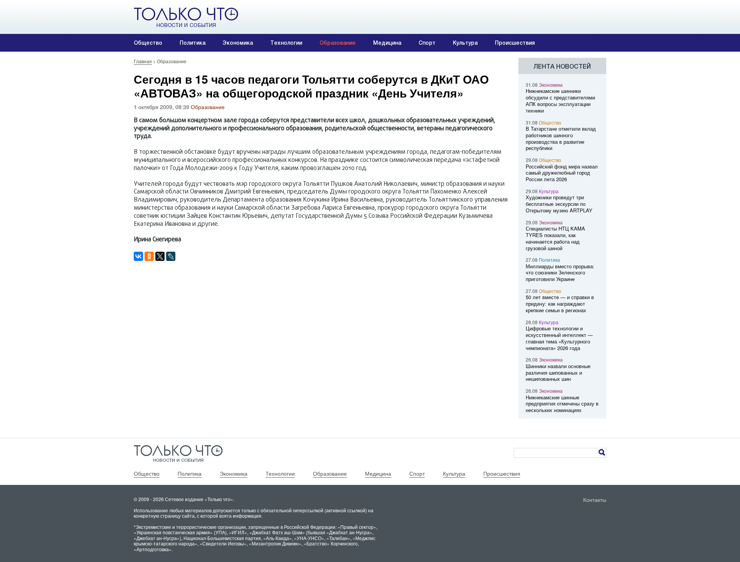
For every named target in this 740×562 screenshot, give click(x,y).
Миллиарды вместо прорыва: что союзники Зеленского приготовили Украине (560, 272)
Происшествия (515, 43)
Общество (148, 43)
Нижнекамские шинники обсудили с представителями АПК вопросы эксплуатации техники (560, 100)
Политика (192, 43)
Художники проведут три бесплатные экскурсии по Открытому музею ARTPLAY (559, 204)
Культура (465, 43)
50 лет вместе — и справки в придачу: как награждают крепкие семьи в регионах (560, 303)
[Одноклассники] (149, 256)
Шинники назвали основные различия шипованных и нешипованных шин (558, 372)
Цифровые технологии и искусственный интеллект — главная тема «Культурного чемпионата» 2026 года (559, 338)
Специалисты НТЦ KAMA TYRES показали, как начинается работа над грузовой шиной (555, 238)
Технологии (286, 43)
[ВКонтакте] (138, 256)
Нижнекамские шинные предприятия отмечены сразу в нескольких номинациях (562, 404)
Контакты (594, 499)
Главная (143, 61)
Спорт (427, 43)
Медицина (387, 43)
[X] (160, 256)
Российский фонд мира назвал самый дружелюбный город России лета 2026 (562, 173)
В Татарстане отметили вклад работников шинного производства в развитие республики (561, 138)
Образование (338, 43)
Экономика (238, 43)
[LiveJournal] (170, 256)
